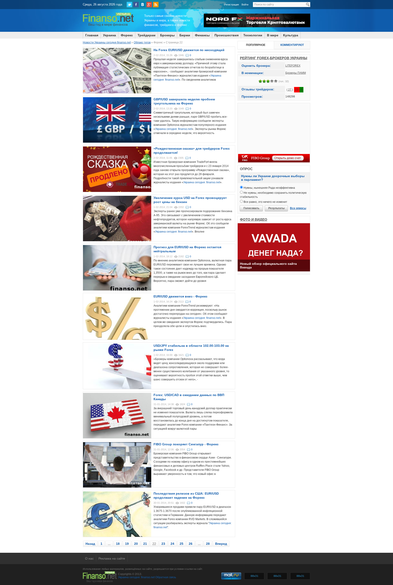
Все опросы (298, 208)
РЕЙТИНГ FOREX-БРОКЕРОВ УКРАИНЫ (273, 58)
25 (181, 543)
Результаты (276, 208)
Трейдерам (146, 35)
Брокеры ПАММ (295, 72)
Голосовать (251, 208)
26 (190, 543)
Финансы (202, 35)
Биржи (184, 35)
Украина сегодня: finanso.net (173, 129)
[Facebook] (136, 4)
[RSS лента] (156, 4)
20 (136, 543)
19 (127, 543)
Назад (90, 543)
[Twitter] (129, 4)
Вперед (221, 543)
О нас (89, 558)
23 (163, 543)
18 (118, 543)
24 (172, 543)
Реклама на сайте (111, 558)
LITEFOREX (292, 65)
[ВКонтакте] (142, 4)
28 (208, 543)
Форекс (127, 35)
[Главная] (108, 25)
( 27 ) (290, 89)
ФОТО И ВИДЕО (253, 219)
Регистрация (231, 4)
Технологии (252, 35)
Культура (290, 35)
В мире (272, 35)
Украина (109, 35)
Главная (91, 35)
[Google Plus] (149, 4)
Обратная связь (165, 577)
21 (145, 543)
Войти (245, 4)
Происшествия (226, 35)
